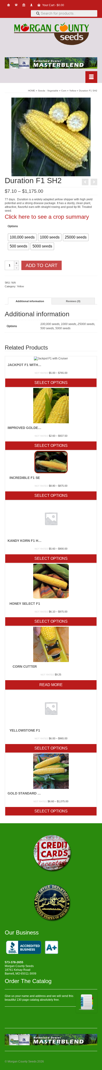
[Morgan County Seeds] (51, 34)
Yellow (20, 286)
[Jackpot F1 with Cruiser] (94, 182)
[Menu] (91, 77)
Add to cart (41, 265)
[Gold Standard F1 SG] (85, 182)
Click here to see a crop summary (47, 217)
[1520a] (51, 136)
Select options (51, 383)
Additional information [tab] (30, 301)
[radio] (22, 237)
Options (13, 226)
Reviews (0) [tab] (73, 301)
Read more (51, 685)
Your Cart (53, 5)
